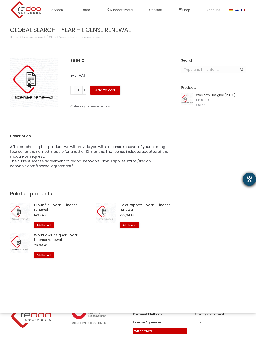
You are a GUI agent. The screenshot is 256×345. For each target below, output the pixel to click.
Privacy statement (209, 314)
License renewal (100, 106)
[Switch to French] (243, 10)
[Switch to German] (231, 10)
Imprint (200, 322)
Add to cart (105, 90)
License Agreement (148, 322)
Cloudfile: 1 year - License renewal (56, 207)
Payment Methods (147, 314)
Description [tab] (20, 135)
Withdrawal (143, 331)
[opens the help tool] (249, 179)
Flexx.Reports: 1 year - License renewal (145, 207)
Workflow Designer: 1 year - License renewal (57, 237)
